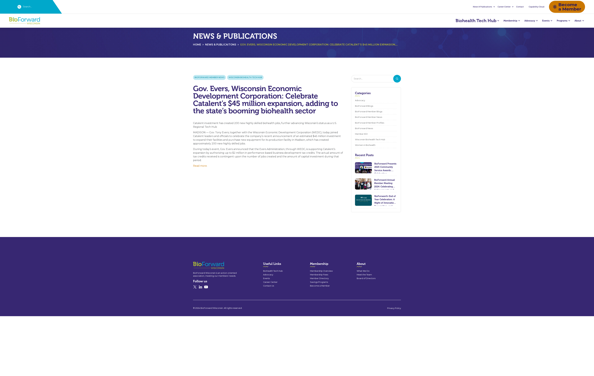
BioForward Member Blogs (368, 111)
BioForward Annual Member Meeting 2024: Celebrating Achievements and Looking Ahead (384, 184)
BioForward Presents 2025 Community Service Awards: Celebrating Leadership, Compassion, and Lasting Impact (385, 167)
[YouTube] (206, 287)
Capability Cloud (536, 7)
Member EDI (361, 134)
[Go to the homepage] (203, 265)
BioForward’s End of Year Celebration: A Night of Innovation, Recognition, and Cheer (385, 200)
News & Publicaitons (220, 44)
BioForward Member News (209, 77)
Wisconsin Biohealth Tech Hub (245, 77)
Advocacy (360, 100)
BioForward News (364, 128)
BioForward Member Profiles (369, 123)
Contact (520, 7)
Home (197, 44)
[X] (195, 286)
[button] (483, 6)
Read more (200, 165)
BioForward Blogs (364, 106)
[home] (24, 20)
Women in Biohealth (365, 145)
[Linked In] (200, 286)
